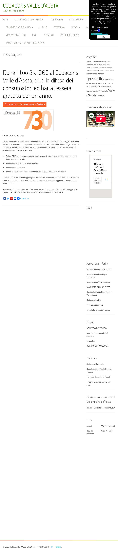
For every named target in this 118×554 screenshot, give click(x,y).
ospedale (89, 83)
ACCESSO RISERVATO (96, 328)
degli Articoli (108, 426)
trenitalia (105, 91)
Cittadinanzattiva (92, 71)
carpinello (96, 68)
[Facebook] (4, 198)
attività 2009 (98, 65)
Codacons (101, 71)
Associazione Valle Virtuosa (98, 282)
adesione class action (99, 62)
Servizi (74, 27)
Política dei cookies (69, 35)
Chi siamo (42, 27)
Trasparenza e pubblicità (18, 27)
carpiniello (103, 68)
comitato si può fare (94, 304)
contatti (94, 74)
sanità (103, 86)
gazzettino (96, 78)
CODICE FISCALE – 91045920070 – (29, 19)
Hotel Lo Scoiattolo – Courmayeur (100, 407)
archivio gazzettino (16, 35)
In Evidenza (40, 104)
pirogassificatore (98, 83)
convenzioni (57, 19)
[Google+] (11, 198)
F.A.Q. (34, 35)
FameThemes (55, 546)
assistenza (90, 65)
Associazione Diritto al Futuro (98, 269)
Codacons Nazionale (95, 364)
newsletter (90, 341)
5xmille (88, 62)
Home (5, 19)
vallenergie (100, 96)
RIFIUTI (108, 83)
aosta (108, 62)
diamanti (101, 74)
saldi (98, 86)
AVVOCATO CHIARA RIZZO (98, 287)
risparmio (93, 86)
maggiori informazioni (99, 33)
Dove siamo (59, 27)
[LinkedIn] (15, 198)
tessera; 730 (97, 91)
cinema (109, 68)
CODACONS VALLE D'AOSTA (30, 5)
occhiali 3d (109, 80)
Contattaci (49, 35)
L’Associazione (76, 19)
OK (106, 179)
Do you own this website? (97, 180)
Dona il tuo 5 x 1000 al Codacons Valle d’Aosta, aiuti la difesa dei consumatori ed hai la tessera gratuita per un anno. (40, 83)
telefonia (89, 91)
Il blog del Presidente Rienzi (98, 377)
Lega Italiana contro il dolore (98, 309)
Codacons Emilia (93, 300)
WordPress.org (106, 430)
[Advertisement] (100, 485)
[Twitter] (8, 198)
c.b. (18, 104)
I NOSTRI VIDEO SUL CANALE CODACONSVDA (25, 42)
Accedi (89, 426)
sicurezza (108, 86)
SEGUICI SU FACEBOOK (97, 345)
